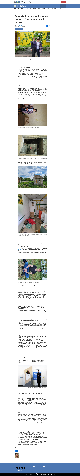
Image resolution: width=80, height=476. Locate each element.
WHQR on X (44, 466)
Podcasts (22, 8)
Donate (63, 2)
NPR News (19, 447)
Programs (48, 8)
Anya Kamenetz (20, 25)
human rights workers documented (29, 81)
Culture (43, 8)
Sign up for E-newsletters (55, 2)
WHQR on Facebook (34, 468)
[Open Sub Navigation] (19, 8)
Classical (35, 8)
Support (59, 8)
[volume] (17, 6)
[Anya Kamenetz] (17, 455)
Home (15, 8)
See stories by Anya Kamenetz (25, 459)
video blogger (20, 249)
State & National (28, 8)
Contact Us (33, 466)
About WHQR (54, 8)
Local (18, 8)
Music (39, 8)
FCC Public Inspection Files (46, 468)
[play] (15, 6)
